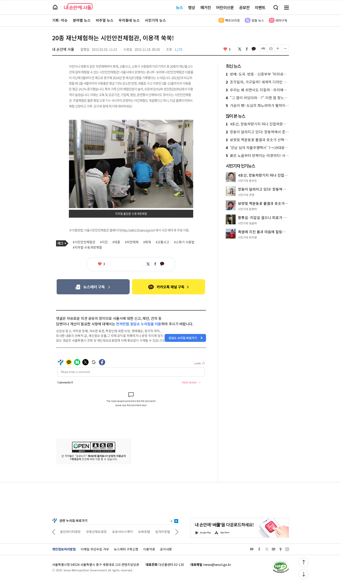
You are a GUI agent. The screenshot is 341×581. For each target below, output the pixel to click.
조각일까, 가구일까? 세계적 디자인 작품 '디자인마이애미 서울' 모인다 (257, 82)
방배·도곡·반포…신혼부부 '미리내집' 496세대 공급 (257, 74)
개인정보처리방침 (64, 549)
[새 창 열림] (280, 562)
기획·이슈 (60, 20)
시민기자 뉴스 (155, 20)
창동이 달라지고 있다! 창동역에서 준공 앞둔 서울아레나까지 (257, 132)
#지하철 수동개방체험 (87, 247)
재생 (176, 521)
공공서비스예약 (122, 531)
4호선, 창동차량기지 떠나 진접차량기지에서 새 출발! (257, 124)
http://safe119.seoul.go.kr (137, 230)
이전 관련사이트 (53, 531)
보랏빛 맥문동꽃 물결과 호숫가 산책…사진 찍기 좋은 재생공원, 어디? (257, 140)
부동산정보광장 (96, 531)
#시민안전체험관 (84, 242)
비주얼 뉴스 (104, 20)
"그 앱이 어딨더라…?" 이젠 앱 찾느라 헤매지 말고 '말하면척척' (257, 98)
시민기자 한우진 (247, 181)
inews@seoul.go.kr (217, 564)
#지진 (104, 242)
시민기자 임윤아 (247, 223)
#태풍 (116, 242)
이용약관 (149, 549)
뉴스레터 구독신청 (126, 549)
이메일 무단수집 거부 (95, 549)
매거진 (205, 7)
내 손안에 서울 (78, 6)
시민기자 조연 (246, 195)
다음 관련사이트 (176, 531)
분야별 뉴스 (82, 20)
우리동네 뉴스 (129, 20)
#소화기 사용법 (184, 242)
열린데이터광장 (70, 531)
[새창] (93, 286)
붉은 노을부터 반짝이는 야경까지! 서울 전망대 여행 (257, 156)
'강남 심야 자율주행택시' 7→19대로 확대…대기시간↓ (257, 148)
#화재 (147, 242)
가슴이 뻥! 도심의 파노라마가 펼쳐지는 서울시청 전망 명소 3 (257, 105)
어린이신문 (225, 7)
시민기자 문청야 (247, 209)
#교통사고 (162, 242)
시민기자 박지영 (247, 237)
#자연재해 (132, 242)
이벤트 (260, 7)
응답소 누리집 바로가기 (183, 338)
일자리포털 (162, 531)
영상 (191, 7)
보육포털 (144, 531)
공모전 (244, 7)
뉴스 (179, 7)
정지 (171, 521)
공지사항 (166, 549)
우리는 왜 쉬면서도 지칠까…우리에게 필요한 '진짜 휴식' (257, 90)
